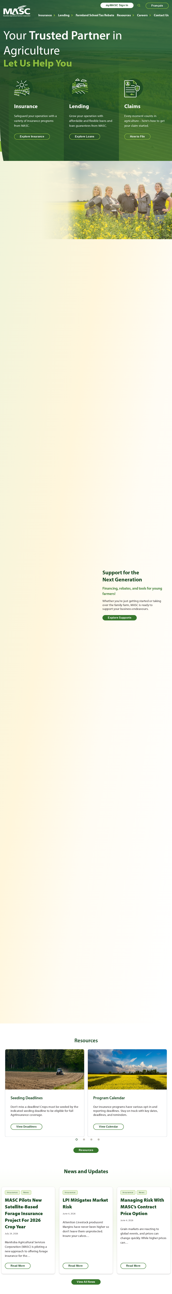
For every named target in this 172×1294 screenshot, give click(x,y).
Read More (18, 1265)
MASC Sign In (117, 5)
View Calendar (108, 1126)
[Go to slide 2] (84, 1139)
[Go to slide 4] (99, 1139)
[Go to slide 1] (77, 1139)
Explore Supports (119, 617)
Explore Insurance (32, 136)
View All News (86, 1281)
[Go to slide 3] (91, 1139)
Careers (142, 15)
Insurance (45, 15)
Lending (64, 15)
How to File (137, 136)
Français (157, 5)
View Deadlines (26, 1126)
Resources (124, 15)
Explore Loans (84, 136)
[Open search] (139, 5)
